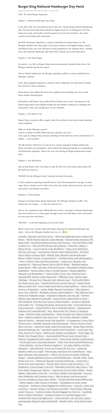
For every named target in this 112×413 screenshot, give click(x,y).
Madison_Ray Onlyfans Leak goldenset (60, 333)
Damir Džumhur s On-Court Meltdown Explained (41, 345)
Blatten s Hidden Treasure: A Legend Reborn (37, 258)
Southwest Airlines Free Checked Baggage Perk (65, 395)
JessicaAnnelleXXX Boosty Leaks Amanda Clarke (66, 336)
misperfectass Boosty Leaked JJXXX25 (68, 370)
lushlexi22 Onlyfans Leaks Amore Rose (41, 317)
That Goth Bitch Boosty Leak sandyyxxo (49, 246)
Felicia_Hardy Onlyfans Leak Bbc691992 (77, 339)
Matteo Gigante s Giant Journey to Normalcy (39, 382)
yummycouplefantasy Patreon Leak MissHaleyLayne (49, 357)
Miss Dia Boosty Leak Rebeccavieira (71, 376)
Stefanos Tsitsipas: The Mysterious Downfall (49, 389)
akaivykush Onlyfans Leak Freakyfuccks (58, 329)
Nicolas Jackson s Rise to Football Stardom (49, 270)
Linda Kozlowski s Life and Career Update (72, 398)
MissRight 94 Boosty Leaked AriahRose (56, 292)
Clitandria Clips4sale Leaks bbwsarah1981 (51, 323)
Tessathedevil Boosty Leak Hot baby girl (58, 283)
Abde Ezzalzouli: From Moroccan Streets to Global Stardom (43, 302)
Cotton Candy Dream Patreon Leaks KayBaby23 (58, 286)
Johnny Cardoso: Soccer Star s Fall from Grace (66, 274)
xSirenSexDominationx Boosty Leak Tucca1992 (51, 242)
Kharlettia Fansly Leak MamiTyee (40, 314)
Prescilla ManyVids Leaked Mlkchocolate (75, 379)
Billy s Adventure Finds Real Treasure (49, 267)
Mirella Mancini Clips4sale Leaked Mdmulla (45, 239)
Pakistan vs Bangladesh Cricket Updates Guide (38, 339)
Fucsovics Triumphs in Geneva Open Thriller (37, 379)
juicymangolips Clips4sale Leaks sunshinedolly (38, 401)
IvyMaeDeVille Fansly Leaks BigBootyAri (35, 398)
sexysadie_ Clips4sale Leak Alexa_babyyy (35, 236)
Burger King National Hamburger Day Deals (33, 11)
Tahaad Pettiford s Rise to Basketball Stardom (55, 308)
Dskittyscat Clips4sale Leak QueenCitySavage (55, 361)
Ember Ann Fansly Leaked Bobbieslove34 (75, 342)
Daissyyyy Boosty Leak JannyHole (50, 320)
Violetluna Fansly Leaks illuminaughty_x (76, 258)
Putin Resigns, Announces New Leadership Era (65, 351)
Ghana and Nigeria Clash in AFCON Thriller (51, 264)
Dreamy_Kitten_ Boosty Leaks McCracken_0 (65, 364)
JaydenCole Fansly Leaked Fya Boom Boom (53, 326)
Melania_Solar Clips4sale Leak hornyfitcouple (66, 255)
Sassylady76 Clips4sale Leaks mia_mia (63, 295)
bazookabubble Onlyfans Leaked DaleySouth (37, 277)
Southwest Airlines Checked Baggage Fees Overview (58, 392)
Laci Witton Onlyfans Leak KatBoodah (65, 373)
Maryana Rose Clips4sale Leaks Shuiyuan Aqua (50, 280)
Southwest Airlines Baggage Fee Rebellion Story (51, 385)
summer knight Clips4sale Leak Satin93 (57, 289)
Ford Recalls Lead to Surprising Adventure (38, 342)
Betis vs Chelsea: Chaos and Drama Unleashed (39, 261)
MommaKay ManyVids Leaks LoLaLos (71, 367)
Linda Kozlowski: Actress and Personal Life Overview (52, 348)
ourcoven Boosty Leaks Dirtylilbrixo (48, 249)
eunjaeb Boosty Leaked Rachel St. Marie (70, 298)
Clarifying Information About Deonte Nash (53, 305)
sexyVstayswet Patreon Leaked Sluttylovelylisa (58, 252)
